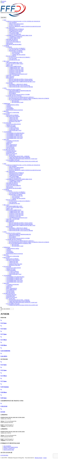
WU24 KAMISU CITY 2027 (13, 160)
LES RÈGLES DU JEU (14, 59)
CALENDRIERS (7, 131)
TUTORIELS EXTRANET (12, 140)
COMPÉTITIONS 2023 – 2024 (16, 68)
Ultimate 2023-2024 (13, 117)
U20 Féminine (5, 387)
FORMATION (6, 103)
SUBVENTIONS (10, 147)
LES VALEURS (13, 58)
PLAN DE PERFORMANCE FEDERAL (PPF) (20, 99)
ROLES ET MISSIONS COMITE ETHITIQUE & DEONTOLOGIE (25, 26)
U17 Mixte (4, 339)
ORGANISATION (10, 27)
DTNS (4, 88)
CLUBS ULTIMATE (14, 128)
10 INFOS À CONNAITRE (12, 112)
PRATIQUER (9, 83)
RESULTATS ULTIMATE (12, 115)
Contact (45, 457)
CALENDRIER (10, 108)
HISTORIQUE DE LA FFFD (16, 30)
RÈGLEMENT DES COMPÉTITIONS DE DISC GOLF (22, 81)
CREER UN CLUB (10, 125)
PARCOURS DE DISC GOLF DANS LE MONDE (21, 86)
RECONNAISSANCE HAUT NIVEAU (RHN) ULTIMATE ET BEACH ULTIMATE (29, 98)
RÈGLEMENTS (10, 77)
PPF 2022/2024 (15, 101)
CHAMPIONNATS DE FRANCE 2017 (18, 74)
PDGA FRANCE (10, 76)
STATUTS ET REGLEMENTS (13, 41)
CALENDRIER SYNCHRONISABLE (15, 133)
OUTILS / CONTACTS (14, 25)
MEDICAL (8, 143)
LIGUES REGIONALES (12, 40)
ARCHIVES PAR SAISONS (13, 116)
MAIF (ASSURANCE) (11, 144)
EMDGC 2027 (9, 65)
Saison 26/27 (6, 139)
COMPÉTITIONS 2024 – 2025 (16, 67)
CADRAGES (9, 142)
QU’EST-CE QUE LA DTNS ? (13, 89)
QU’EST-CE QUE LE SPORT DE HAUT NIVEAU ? (21, 97)
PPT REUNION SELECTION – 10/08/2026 (19, 156)
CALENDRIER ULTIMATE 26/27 (14, 135)
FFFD (4, 20)
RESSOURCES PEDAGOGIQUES (14, 110)
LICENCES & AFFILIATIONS (13, 124)
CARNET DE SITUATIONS (18, 54)
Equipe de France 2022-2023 (15, 120)
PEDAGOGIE (9, 43)
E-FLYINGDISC (4, 455)
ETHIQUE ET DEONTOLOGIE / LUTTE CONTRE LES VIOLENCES (23, 21)
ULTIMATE (6, 45)
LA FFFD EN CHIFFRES (15, 34)
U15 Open (4, 328)
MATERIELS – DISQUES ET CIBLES (18, 84)
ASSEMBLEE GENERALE (15, 36)
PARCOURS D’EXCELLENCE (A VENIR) (19, 94)
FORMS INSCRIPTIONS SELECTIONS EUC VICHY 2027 (23, 158)
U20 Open (4, 398)
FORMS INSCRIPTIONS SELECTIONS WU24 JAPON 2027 (23, 161)
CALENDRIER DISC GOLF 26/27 (14, 138)
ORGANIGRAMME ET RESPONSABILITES (20, 90)
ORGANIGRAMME (14, 32)
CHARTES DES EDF (11, 151)
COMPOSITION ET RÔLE (12, 104)
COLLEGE (4, 406)
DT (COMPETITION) (11, 146)
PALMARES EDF (10, 152)
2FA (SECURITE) (10, 148)
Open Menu (3, 17)
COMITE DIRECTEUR (14, 38)
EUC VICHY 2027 (10, 154)
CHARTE (8, 106)
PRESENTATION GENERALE (16, 29)
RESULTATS (6, 113)
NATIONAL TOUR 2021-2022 (16, 71)
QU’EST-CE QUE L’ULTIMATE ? (17, 48)
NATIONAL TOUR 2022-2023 (16, 70)
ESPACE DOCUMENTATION (16, 23)
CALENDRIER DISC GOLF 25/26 (14, 137)
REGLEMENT (12, 93)
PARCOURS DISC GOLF (15, 130)
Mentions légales (38, 457)
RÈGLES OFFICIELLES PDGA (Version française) (21, 80)
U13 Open (4, 323)
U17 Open (4, 334)
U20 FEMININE (5, 351)
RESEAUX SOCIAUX (11, 153)
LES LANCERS (16, 53)
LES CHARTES (13, 22)
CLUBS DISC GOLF (14, 129)
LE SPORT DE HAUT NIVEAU (14, 95)
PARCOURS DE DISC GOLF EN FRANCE (19, 85)
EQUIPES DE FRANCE (9, 149)
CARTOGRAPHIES (11, 126)
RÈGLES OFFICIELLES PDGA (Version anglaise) (20, 79)
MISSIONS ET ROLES (14, 92)
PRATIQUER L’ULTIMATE (15, 50)
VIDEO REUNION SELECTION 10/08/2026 (19, 157)
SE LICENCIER (7, 122)
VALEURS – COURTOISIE (12, 75)
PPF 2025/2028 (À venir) (17, 102)
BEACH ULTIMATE (11, 56)
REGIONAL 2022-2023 (14, 121)
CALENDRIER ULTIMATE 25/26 (14, 134)
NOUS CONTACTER (8, 449)
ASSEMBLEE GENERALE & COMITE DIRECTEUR (19, 35)
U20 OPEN (4, 356)
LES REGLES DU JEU (17, 52)
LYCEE (3, 412)
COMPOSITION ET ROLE (15, 31)
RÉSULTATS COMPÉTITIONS (13, 66)
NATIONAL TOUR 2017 (15, 72)
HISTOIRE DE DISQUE (12, 39)
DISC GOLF (6, 61)
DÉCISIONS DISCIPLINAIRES (13, 44)
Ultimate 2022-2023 (13, 119)
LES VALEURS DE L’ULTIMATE (17, 49)
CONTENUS (9, 107)
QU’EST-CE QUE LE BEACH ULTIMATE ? (19, 57)
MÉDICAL (6, 111)
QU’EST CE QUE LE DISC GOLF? (14, 63)
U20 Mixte (4, 345)
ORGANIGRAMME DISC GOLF (14, 62)
